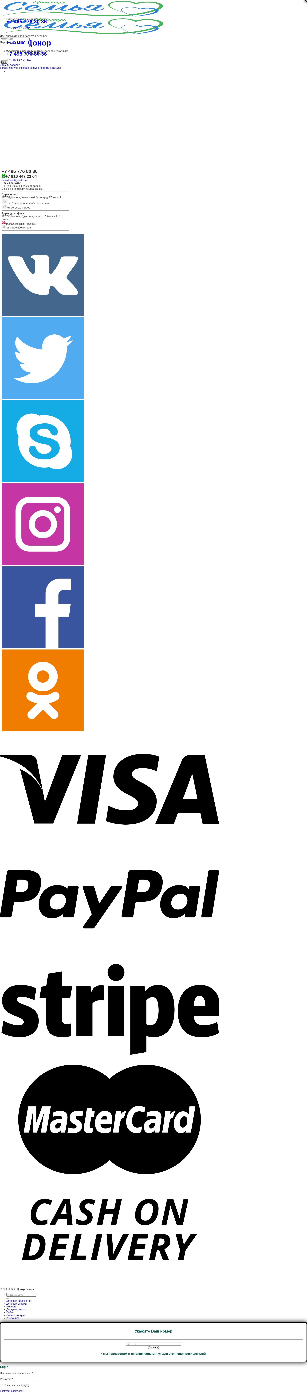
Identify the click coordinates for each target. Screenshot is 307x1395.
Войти (10, 1312)
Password (6, 1379)
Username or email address (16, 1373)
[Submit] (7, 1298)
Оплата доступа (15, 1315)
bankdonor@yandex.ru (15, 180)
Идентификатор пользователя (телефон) (24, 36)
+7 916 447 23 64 (18, 60)
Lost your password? (12, 1391)
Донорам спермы (16, 1303)
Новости (11, 1306)
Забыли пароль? (10, 65)
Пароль (4, 42)
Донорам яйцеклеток (18, 1300)
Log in (25, 1385)
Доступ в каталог (16, 1309)
